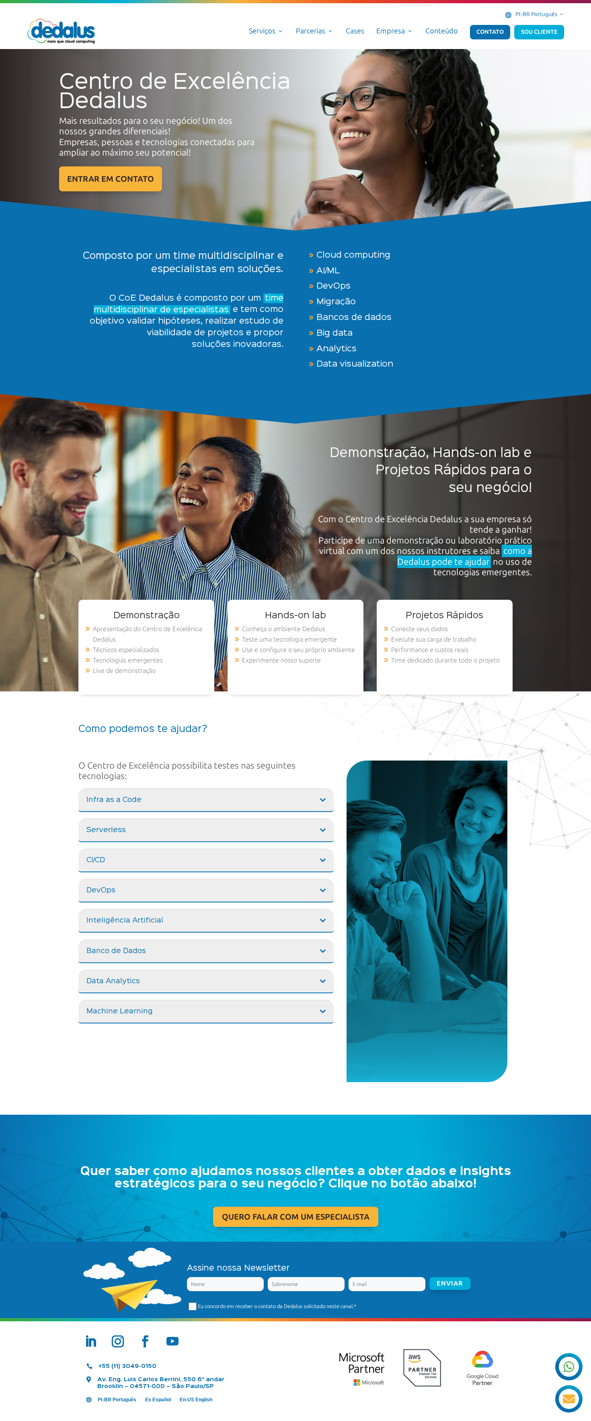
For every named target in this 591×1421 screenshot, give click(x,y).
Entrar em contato (110, 179)
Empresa (394, 31)
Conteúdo (441, 31)
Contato (490, 31)
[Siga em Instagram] (118, 1341)
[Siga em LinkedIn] (90, 1341)
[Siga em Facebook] (145, 1341)
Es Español (158, 1400)
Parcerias (315, 31)
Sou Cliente (539, 31)
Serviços (266, 31)
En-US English (196, 1400)
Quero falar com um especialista (295, 1217)
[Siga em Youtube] (172, 1341)
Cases (355, 31)
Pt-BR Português (539, 14)
